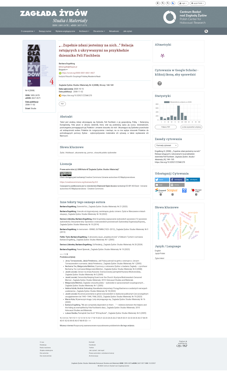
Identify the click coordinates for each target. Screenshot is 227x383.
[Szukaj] (206, 31)
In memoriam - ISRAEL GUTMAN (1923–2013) (96, 229)
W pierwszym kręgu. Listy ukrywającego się (93, 299)
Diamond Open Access (107, 186)
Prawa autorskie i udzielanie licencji (101, 353)
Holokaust (70, 153)
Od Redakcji (97, 244)
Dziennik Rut (82, 206)
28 (119, 318)
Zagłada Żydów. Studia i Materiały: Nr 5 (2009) (84, 275)
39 (146, 318)
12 (79, 318)
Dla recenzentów (45, 356)
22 (104, 318)
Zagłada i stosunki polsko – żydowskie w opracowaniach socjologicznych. (113, 283)
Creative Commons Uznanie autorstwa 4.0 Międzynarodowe (110, 177)
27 (116, 318)
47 (78, 321)
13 (81, 318)
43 (68, 321)
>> (90, 321)
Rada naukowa (45, 348)
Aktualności (114, 31)
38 (144, 318)
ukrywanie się (80, 153)
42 (66, 321)
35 (136, 318)
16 (89, 318)
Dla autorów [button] (98, 31)
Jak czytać (127, 31)
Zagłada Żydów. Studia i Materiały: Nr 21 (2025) (108, 206)
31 (126, 318)
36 (139, 318)
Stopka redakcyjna (46, 350)
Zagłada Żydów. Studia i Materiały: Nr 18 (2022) (87, 214)
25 (111, 318)
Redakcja (43, 345)
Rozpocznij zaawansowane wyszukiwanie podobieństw (97, 326)
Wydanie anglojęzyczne (65, 31)
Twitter (91, 348)
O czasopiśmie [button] (27, 31)
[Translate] (173, 3)
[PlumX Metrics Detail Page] (162, 55)
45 (73, 321)
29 (121, 318)
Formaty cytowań (164, 145)
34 (134, 318)
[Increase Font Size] (163, 3)
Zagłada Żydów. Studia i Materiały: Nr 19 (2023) (110, 249)
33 (131, 318)
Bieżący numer (45, 31)
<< (61, 254)
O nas (42, 342)
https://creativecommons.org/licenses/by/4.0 (79, 182)
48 (81, 321)
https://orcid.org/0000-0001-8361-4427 (78, 73)
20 (99, 318)
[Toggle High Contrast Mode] (158, 3)
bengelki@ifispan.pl (69, 67)
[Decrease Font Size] (168, 3)
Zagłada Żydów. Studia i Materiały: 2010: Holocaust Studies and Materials (103, 280)
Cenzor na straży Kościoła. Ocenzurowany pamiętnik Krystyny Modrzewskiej (109, 272)
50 (86, 321)
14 (84, 318)
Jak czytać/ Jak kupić (96, 350)
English (158, 251)
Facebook (92, 345)
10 (74, 318)
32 (129, 318)
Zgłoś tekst (159, 258)
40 (61, 321)
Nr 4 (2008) (30, 90)
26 (114, 318)
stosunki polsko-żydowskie (105, 153)
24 (109, 318)
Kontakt (91, 342)
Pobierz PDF (165, 127)
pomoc (90, 153)
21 (101, 318)
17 (91, 318)
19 (96, 318)
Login (183, 3)
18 (94, 318)
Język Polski (198, 3)
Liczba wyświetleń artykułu (191, 127)
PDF (62, 104)
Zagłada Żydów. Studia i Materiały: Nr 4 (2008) (123, 269)
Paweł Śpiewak (83, 249)
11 (76, 318)
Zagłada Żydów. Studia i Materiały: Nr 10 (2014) (79, 224)
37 (141, 318)
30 (124, 318)
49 (83, 321)
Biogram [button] (62, 70)
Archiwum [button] (83, 31)
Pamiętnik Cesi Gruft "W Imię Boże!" (92, 313)
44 (71, 321)
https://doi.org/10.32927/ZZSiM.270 (76, 95)
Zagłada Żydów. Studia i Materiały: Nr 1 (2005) (95, 240)
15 (86, 318)
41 (63, 321)
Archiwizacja (93, 356)
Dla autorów (44, 353)
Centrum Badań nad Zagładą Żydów (116, 366)
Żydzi (62, 153)
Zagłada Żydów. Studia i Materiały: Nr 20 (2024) (123, 244)
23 (106, 318)
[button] (162, 180)
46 (76, 321)
